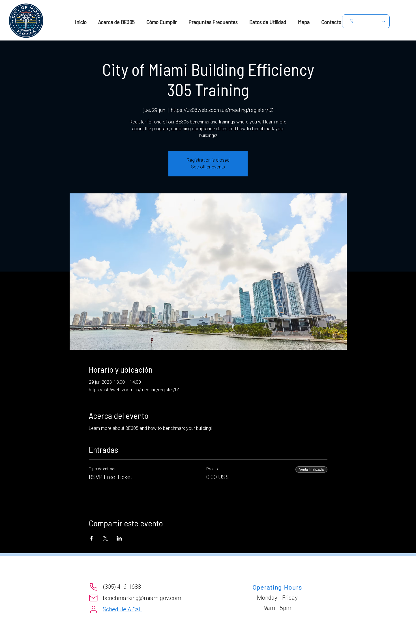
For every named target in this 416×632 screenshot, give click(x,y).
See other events (208, 167)
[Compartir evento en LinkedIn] (119, 538)
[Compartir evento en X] (105, 538)
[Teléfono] (93, 586)
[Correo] (93, 598)
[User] (93, 609)
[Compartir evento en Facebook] (91, 538)
